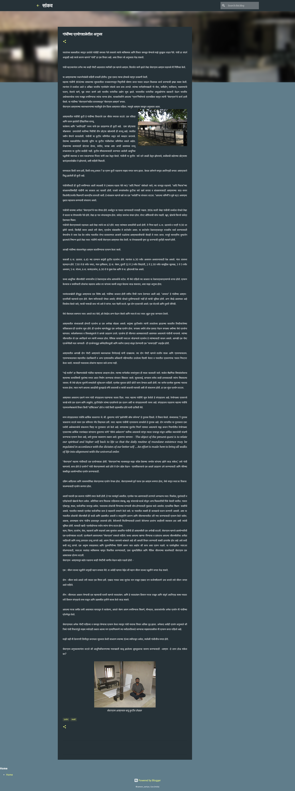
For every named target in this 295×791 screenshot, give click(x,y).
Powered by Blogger (149, 780)
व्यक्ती (74, 719)
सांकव (47, 5)
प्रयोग (66, 719)
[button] (64, 42)
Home (9, 774)
